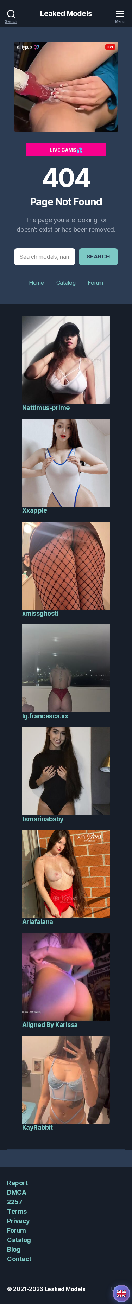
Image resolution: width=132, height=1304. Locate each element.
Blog (13, 1249)
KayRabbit (37, 1127)
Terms (17, 1211)
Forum (95, 282)
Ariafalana (37, 921)
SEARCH (98, 256)
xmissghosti (40, 613)
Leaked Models (66, 13)
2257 (14, 1202)
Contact (19, 1259)
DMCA (16, 1192)
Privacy (18, 1221)
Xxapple (34, 510)
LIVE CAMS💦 (66, 150)
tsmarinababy (43, 819)
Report (17, 1183)
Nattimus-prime (46, 407)
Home (36, 282)
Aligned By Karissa (50, 1024)
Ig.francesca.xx (45, 716)
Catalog (66, 282)
